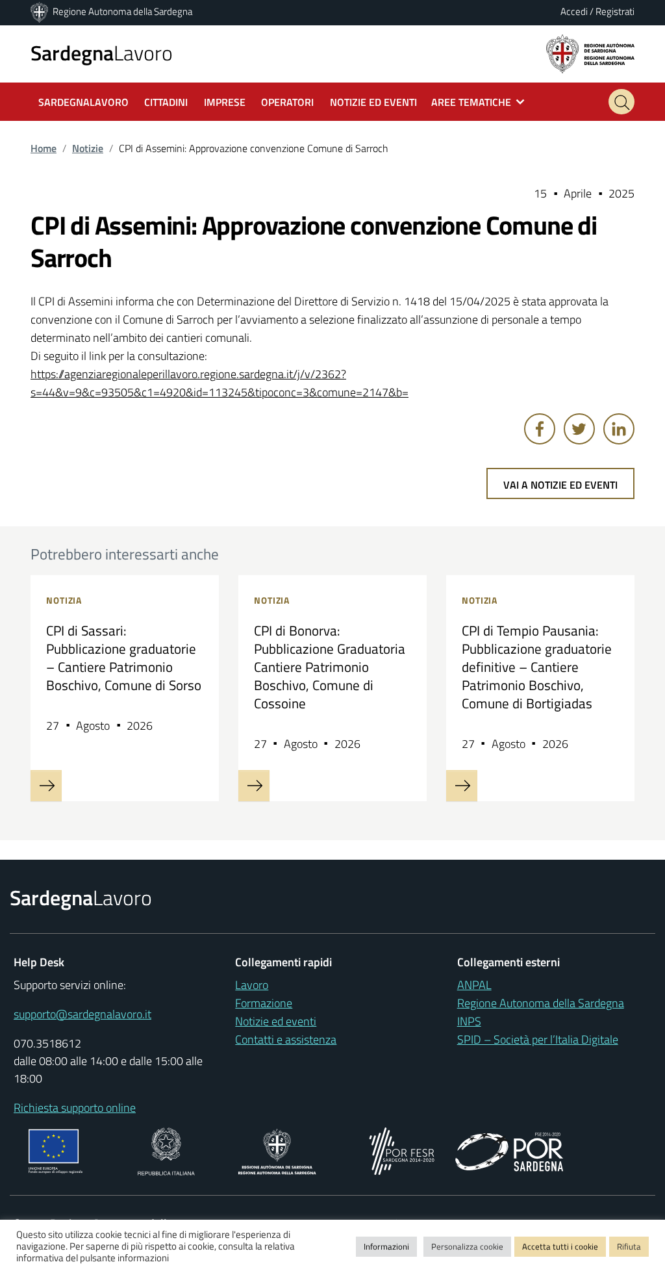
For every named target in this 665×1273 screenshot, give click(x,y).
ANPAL (474, 985)
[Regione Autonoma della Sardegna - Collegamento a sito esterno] (277, 1150)
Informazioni (386, 1246)
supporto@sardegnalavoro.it (82, 1014)
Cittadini (166, 102)
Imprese (224, 102)
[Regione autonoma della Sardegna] (590, 53)
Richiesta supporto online (75, 1107)
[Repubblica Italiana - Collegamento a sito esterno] (165, 1150)
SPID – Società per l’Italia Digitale (537, 1039)
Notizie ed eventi (275, 1021)
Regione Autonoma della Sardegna (122, 11)
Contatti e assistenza (285, 1039)
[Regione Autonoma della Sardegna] (40, 11)
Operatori (287, 102)
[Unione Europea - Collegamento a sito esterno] (55, 1150)
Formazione (263, 1003)
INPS (469, 1021)
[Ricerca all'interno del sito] (621, 101)
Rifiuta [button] (629, 1246)
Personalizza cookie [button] (467, 1246)
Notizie (87, 148)
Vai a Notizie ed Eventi (560, 485)
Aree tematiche (471, 102)
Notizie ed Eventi (373, 102)
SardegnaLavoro (83, 102)
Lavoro (102, 52)
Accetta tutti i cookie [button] (560, 1246)
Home (43, 148)
